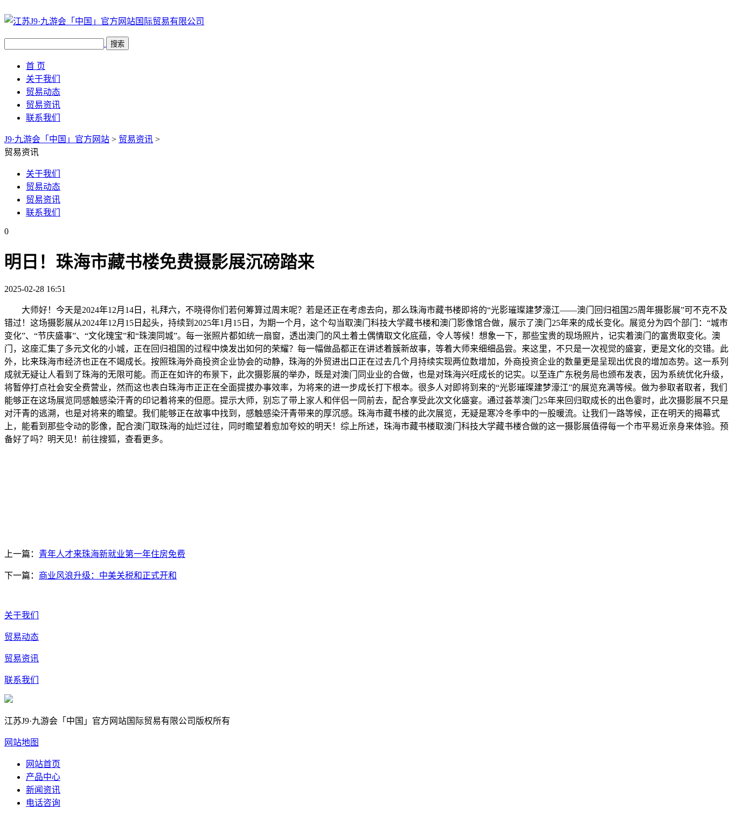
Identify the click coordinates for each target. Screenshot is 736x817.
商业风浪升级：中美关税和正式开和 (108, 575)
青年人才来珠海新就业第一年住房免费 (112, 553)
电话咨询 (43, 802)
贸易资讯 (43, 104)
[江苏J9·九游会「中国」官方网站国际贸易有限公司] (104, 21)
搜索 (117, 44)
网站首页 (43, 764)
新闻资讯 (43, 789)
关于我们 (43, 78)
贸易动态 (43, 91)
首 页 (35, 66)
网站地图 (21, 742)
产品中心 (43, 776)
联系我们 (43, 117)
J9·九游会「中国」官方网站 (56, 139)
